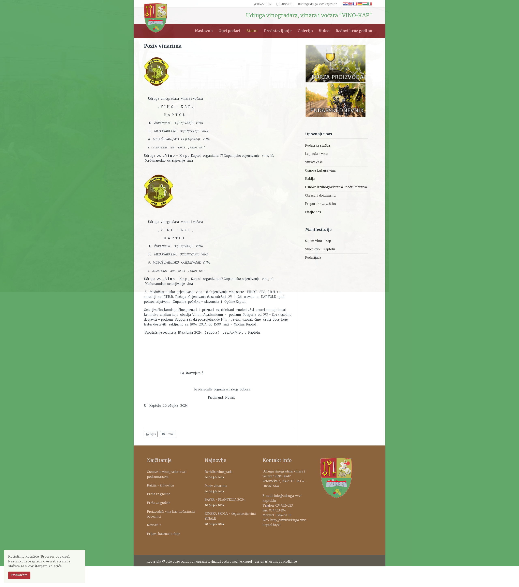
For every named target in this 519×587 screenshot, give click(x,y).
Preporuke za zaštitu (320, 204)
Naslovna (203, 30)
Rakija (310, 179)
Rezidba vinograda (218, 474)
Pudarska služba (317, 145)
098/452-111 (286, 4)
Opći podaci (229, 30)
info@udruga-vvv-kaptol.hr (319, 4)
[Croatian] (345, 3)
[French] (355, 3)
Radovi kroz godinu (354, 30)
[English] (350, 3)
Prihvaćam (19, 575)
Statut (252, 30)
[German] (359, 3)
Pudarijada (313, 257)
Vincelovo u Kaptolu (320, 249)
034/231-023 (264, 4)
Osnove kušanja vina (320, 170)
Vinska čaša (314, 162)
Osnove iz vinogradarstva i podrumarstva (336, 187)
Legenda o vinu (316, 154)
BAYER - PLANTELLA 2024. (225, 502)
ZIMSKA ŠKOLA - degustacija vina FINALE (230, 519)
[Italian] (369, 3)
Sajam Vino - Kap (318, 241)
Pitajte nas (313, 212)
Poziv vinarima (216, 488)
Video (324, 30)
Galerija (305, 30)
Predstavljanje (278, 30)
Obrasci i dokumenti (320, 195)
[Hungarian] (364, 3)
